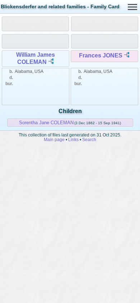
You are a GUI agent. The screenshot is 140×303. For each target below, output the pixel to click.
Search (89, 139)
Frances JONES (100, 55)
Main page (54, 139)
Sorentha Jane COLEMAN (46, 122)
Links (73, 139)
